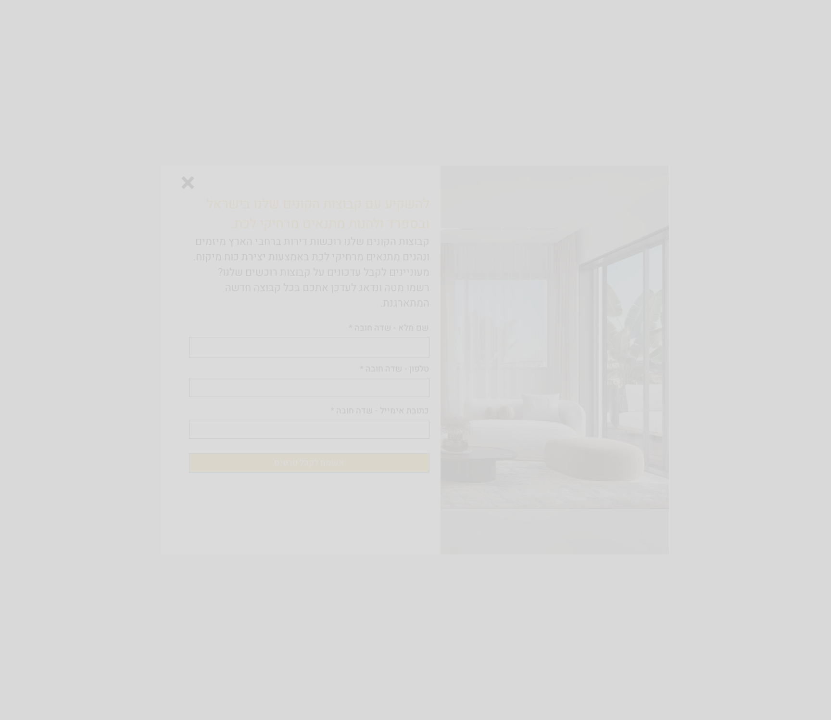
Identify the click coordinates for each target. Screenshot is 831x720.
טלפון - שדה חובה (397, 369)
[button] (188, 182)
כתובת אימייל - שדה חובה (382, 411)
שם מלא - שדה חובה (391, 328)
